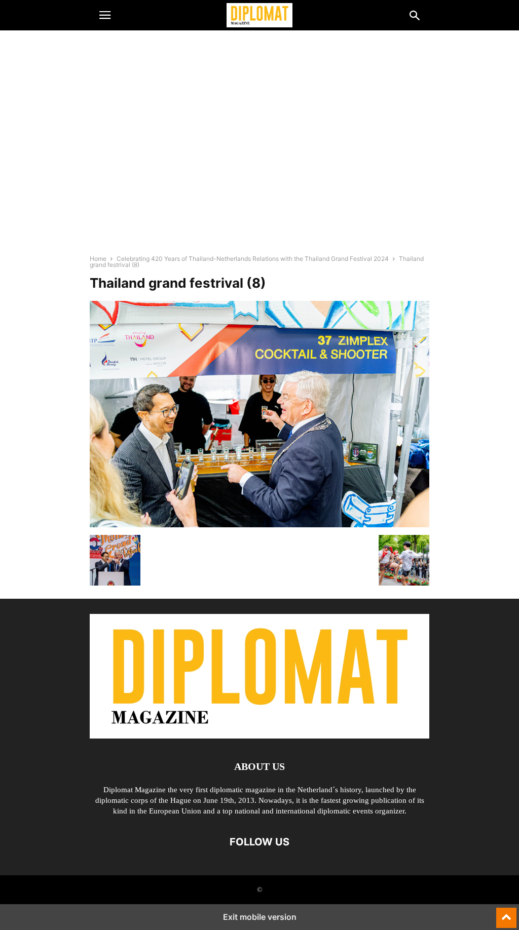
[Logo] (259, 736)
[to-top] (506, 913)
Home (98, 258)
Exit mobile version (259, 917)
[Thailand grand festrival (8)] (259, 524)
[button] (105, 15)
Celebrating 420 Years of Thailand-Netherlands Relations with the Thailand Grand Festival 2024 (253, 258)
